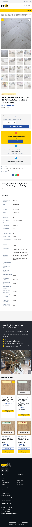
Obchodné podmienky (6, 495)
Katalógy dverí (20, 480)
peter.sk (25, 522)
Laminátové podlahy (8, 14)
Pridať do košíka (17, 126)
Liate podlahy (4, 487)
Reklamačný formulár (6, 500)
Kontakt (3, 484)
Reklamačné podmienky (6, 497)
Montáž (3, 480)
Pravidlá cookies (21, 524)
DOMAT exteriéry (20, 484)
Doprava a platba (5, 493)
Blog (2, 478)
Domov (2, 14)
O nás (18, 478)
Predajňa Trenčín (5, 482)
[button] (13, 10)
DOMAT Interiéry (12, 522)
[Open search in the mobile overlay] (27, 6)
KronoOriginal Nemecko (18, 14)
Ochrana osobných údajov (12, 524)
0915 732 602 (18, 151)
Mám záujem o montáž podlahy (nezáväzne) (15, 116)
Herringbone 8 (8, 170)
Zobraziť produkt (8, 407)
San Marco (19, 482)
